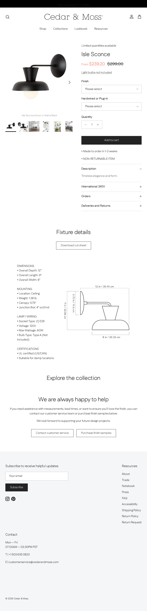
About (126, 474)
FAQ (124, 498)
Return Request (132, 522)
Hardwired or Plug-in (94, 99)
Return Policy (130, 516)
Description (88, 169)
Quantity (86, 117)
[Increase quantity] (99, 125)
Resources (101, 29)
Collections (60, 29)
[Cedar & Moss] (73, 17)
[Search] (7, 17)
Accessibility (129, 504)
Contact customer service (52, 433)
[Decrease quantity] (85, 125)
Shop (42, 29)
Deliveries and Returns (95, 206)
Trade (125, 480)
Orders (85, 196)
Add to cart (111, 140)
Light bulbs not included (96, 73)
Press (125, 492)
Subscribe (16, 487)
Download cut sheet (73, 245)
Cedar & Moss (21, 598)
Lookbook (81, 29)
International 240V (93, 187)
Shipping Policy (131, 510)
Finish (85, 81)
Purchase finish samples (96, 433)
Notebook (128, 486)
